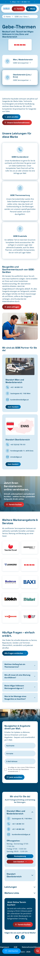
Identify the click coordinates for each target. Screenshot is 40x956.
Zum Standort (13, 407)
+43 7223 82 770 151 (17, 444)
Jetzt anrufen (12, 117)
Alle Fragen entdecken (13, 653)
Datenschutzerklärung (31, 947)
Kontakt (37, 951)
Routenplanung (20, 856)
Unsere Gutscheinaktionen (18, 122)
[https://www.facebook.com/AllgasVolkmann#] (17, 937)
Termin (20, 9)
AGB (15, 947)
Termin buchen (15, 504)
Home (8, 16)
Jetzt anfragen (13, 307)
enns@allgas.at (16, 457)
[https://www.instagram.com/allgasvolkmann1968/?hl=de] (23, 937)
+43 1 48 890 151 (16, 387)
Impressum (4, 947)
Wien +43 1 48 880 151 (21, 2)
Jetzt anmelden (15, 777)
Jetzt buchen (13, 951)
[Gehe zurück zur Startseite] (6, 9)
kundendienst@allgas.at (19, 400)
